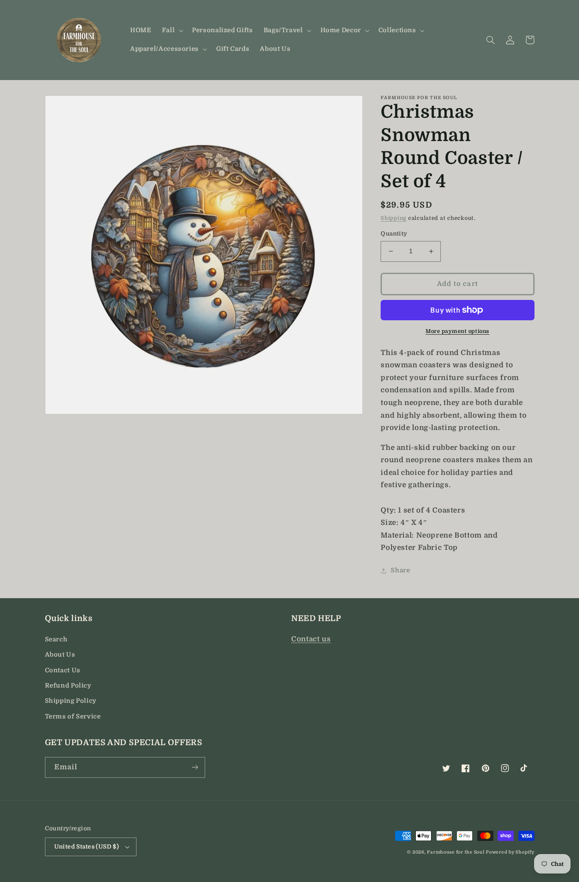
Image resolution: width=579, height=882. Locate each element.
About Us (60, 654)
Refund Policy (68, 685)
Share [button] (400, 570)
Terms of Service (73, 716)
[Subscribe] (194, 767)
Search (56, 639)
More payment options (458, 331)
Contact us (311, 639)
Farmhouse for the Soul (455, 852)
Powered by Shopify (510, 852)
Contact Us (63, 670)
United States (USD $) (86, 846)
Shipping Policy (71, 700)
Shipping (393, 219)
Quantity (394, 233)
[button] (171, 30)
